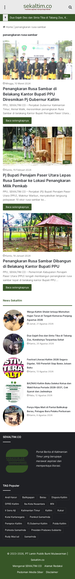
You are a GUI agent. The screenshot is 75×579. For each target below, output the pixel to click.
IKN (52, 503)
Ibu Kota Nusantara (34, 503)
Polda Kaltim (59, 523)
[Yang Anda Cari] (70, 8)
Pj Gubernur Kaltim (37, 523)
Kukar (61, 510)
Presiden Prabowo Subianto (46, 530)
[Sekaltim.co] (37, 7)
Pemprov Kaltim (13, 523)
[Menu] (5, 8)
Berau (43, 497)
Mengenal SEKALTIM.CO (27, 565)
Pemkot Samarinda (40, 516)
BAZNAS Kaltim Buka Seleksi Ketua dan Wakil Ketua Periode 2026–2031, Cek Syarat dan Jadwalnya (49, 387)
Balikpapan (28, 497)
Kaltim (48, 510)
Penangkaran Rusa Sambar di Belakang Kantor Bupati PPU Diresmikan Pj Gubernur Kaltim (31, 94)
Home (9, 26)
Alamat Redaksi (53, 565)
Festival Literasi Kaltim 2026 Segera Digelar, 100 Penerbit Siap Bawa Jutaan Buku (49, 363)
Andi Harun (11, 497)
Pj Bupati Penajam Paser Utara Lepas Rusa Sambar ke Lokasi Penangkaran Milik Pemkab (37, 180)
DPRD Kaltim (12, 503)
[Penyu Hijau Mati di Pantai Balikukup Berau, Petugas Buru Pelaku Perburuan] (13, 415)
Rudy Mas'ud (12, 536)
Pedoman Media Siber (30, 572)
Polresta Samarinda (15, 530)
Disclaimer (52, 572)
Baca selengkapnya (17, 120)
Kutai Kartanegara (14, 516)
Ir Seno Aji (10, 510)
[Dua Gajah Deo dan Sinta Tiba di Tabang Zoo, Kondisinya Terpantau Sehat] (13, 344)
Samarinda (30, 536)
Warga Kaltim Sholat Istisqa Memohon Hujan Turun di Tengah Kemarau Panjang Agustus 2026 (49, 315)
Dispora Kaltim (59, 497)
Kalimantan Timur (30, 510)
